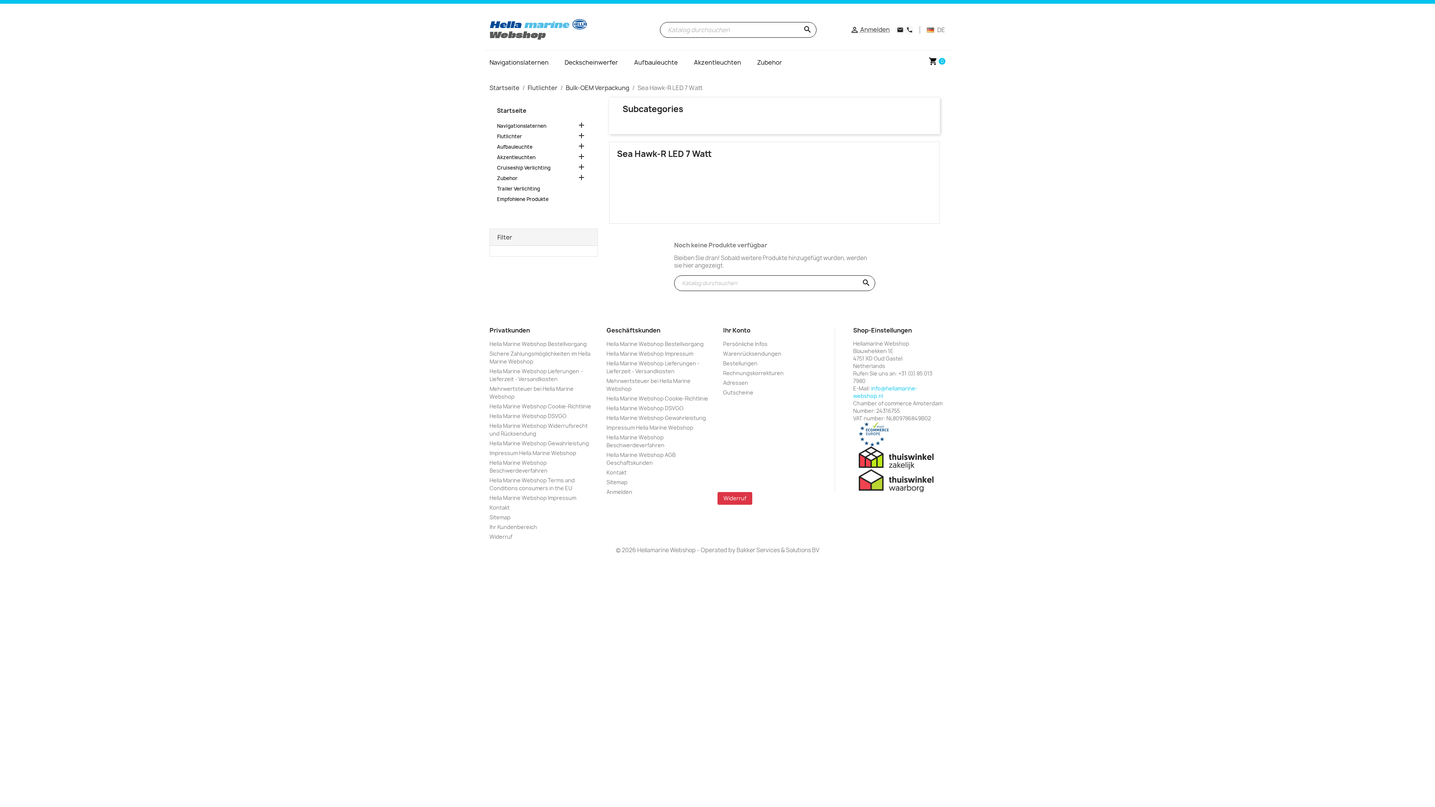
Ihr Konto (736, 330)
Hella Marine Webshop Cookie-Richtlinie (540, 406)
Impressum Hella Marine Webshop (533, 453)
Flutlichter (509, 136)
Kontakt (500, 507)
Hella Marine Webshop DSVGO (528, 416)
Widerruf (501, 536)
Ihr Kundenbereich (513, 527)
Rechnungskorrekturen (753, 373)
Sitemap (500, 517)
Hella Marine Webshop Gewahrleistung (539, 443)
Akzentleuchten (516, 157)
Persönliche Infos (745, 343)
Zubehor (507, 178)
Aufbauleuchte (515, 146)
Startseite (511, 111)
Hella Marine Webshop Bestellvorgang (538, 343)
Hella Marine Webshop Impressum (533, 497)
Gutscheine (738, 392)
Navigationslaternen (521, 126)
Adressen (735, 382)
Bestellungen (740, 363)
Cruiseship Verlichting (523, 167)
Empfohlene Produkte (523, 199)
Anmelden (619, 491)
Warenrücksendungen (752, 353)
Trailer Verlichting (518, 188)
